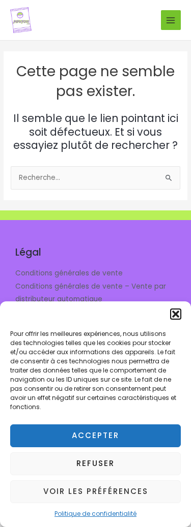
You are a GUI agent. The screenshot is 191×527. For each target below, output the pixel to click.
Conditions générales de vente (69, 273)
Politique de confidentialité (95, 513)
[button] (176, 314)
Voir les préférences (95, 491)
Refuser (95, 463)
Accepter (95, 435)
